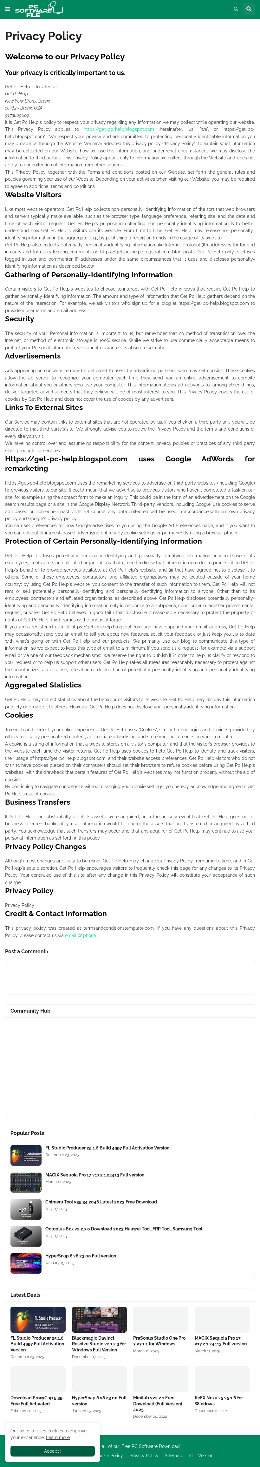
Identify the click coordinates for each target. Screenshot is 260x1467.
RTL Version (201, 1455)
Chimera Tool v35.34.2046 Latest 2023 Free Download (101, 1201)
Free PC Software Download (150, 1446)
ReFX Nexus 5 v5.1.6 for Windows (219, 1400)
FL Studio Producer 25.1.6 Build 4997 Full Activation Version (107, 1147)
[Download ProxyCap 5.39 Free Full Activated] (38, 1379)
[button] (7, 9)
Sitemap (173, 1455)
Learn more (58, 1437)
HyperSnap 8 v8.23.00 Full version (80, 1255)
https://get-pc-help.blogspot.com (119, 129)
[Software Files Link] (26, 1155)
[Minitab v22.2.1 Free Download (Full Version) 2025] (160, 1379)
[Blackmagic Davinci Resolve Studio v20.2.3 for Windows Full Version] (99, 1320)
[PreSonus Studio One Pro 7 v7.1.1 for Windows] (160, 1320)
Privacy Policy (144, 1455)
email (70, 935)
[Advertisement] (130, 1067)
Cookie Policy (109, 1455)
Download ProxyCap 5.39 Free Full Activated (36, 1400)
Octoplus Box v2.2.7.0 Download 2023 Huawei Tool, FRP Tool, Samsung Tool (123, 1228)
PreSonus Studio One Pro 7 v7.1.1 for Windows (159, 1341)
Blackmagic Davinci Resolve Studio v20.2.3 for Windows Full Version (99, 1344)
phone (89, 935)
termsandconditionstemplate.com (118, 928)
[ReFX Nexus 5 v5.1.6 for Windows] (222, 1379)
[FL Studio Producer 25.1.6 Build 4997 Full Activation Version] (38, 1320)
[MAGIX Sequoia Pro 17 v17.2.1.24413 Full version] (222, 1320)
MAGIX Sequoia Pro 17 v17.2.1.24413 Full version (94, 1174)
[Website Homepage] (39, 9)
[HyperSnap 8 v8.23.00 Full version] (99, 1379)
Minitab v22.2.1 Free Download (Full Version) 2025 (157, 1403)
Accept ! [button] (53, 1451)
